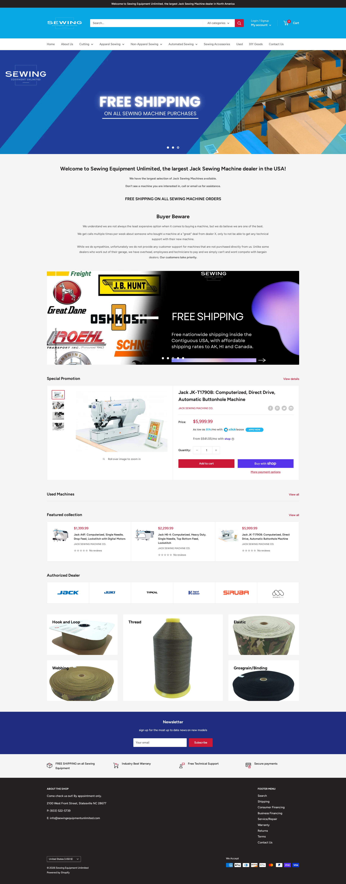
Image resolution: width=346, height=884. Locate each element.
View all (294, 494)
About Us (67, 44)
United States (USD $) (61, 858)
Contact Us (276, 44)
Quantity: (184, 450)
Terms (262, 836)
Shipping (263, 801)
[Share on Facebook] (270, 408)
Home (51, 44)
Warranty (264, 825)
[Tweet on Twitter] (284, 408)
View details (291, 379)
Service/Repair (267, 819)
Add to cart (206, 463)
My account (259, 25)
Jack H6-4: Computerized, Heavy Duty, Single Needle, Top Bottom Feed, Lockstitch (182, 539)
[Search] (239, 23)
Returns (263, 830)
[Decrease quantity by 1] (197, 450)
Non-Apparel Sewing (144, 44)
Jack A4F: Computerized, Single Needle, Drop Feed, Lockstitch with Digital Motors (99, 536)
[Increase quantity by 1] (216, 450)
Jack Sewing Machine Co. (195, 408)
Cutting (84, 44)
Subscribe (200, 742)
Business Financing (270, 813)
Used (239, 44)
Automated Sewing (181, 44)
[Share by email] (291, 408)
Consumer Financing (271, 807)
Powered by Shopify (58, 872)
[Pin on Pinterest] (277, 408)
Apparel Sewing (109, 44)
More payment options (265, 472)
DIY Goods (256, 44)
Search (262, 795)
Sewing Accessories (217, 44)
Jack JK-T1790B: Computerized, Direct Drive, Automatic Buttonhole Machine (266, 536)
